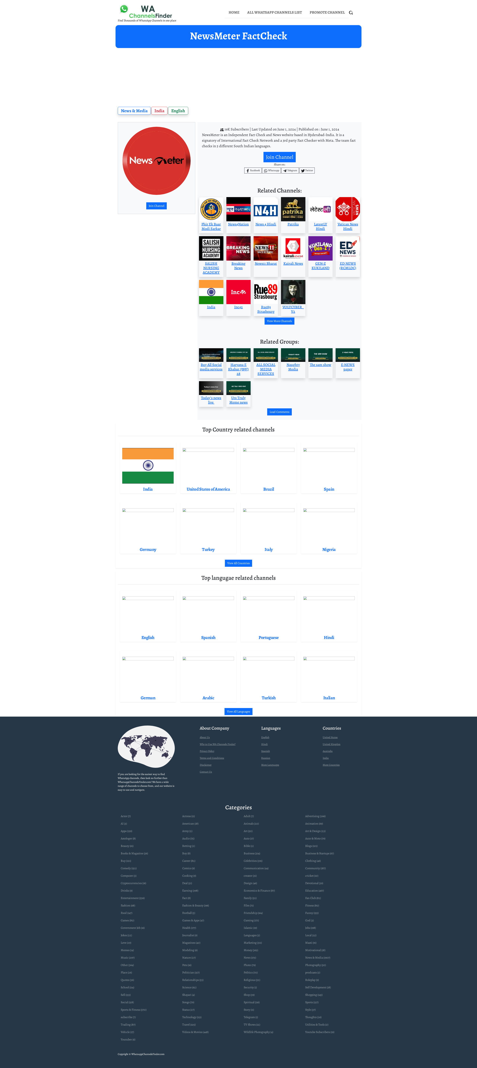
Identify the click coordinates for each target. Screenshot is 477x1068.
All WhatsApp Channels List (274, 12)
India (159, 111)
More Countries (331, 765)
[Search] (351, 12)
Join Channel (156, 206)
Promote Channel (327, 12)
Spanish (265, 751)
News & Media (134, 111)
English (178, 111)
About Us (205, 737)
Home (234, 12)
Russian (265, 758)
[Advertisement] (238, 76)
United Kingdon (331, 744)
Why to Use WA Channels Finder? (218, 744)
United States (330, 737)
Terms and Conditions (212, 758)
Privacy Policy (207, 751)
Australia (328, 751)
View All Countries (238, 563)
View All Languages (238, 712)
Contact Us (206, 772)
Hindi (264, 744)
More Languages (270, 765)
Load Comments (279, 412)
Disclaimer (205, 765)
